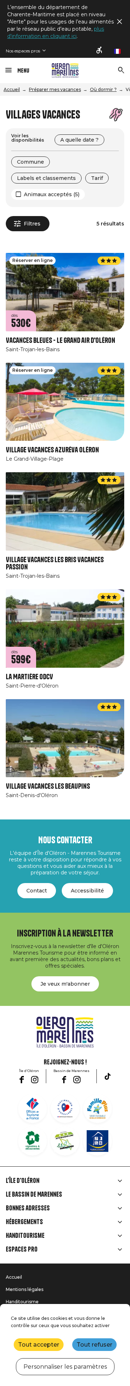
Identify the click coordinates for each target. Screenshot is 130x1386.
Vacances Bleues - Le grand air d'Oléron (60, 340)
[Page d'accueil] (65, 70)
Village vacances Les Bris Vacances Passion (55, 563)
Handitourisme (25, 1235)
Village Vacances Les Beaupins (48, 786)
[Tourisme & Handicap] (97, 1141)
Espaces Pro (22, 1249)
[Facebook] (21, 1079)
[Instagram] (34, 1079)
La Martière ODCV (29, 677)
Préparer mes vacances (55, 89)
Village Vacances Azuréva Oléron (52, 450)
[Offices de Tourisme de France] (32, 1108)
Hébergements (24, 1222)
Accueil (12, 89)
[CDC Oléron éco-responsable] (65, 1141)
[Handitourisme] (99, 50)
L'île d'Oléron (22, 1181)
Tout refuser (94, 1344)
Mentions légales (24, 1289)
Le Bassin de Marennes (34, 1194)
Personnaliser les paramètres (65, 1366)
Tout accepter (38, 1344)
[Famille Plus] (97, 1108)
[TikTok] (107, 1076)
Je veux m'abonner (65, 984)
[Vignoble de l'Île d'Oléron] (32, 1141)
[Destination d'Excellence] (65, 1108)
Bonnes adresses (28, 1208)
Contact (36, 890)
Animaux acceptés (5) (51, 194)
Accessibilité (87, 890)
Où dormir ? (103, 89)
